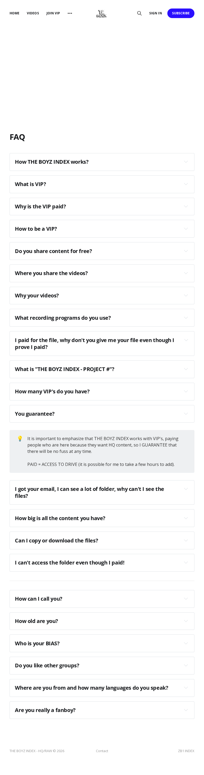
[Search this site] (139, 13)
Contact (102, 750)
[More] (70, 13)
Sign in (155, 13)
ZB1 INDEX (186, 750)
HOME (14, 13)
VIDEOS (33, 13)
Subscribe (181, 13)
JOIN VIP (53, 13)
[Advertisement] (102, 66)
